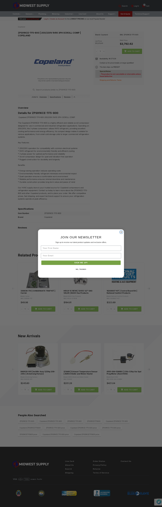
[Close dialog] (121, 232)
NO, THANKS (81, 269)
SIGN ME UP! (81, 263)
